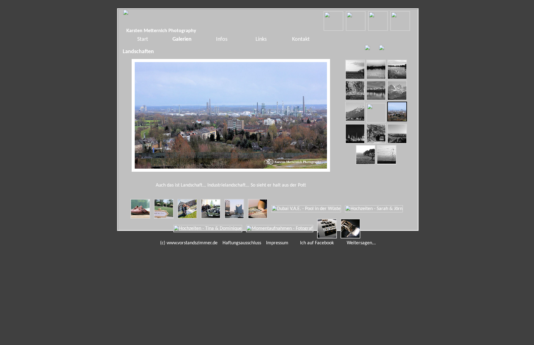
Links (261, 39)
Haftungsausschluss (241, 243)
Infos (221, 39)
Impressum (277, 243)
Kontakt (301, 39)
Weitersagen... (360, 243)
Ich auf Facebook (316, 243)
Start (142, 39)
